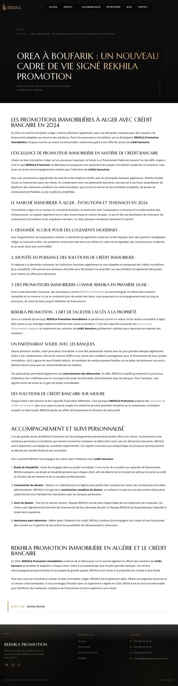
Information (86, 635)
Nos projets (84, 646)
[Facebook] (6, 664)
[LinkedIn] (19, 664)
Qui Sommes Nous (91, 7)
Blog (129, 7)
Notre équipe (114, 7)
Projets (68, 7)
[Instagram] (13, 664)
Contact (143, 7)
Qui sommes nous (87, 652)
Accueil (53, 7)
